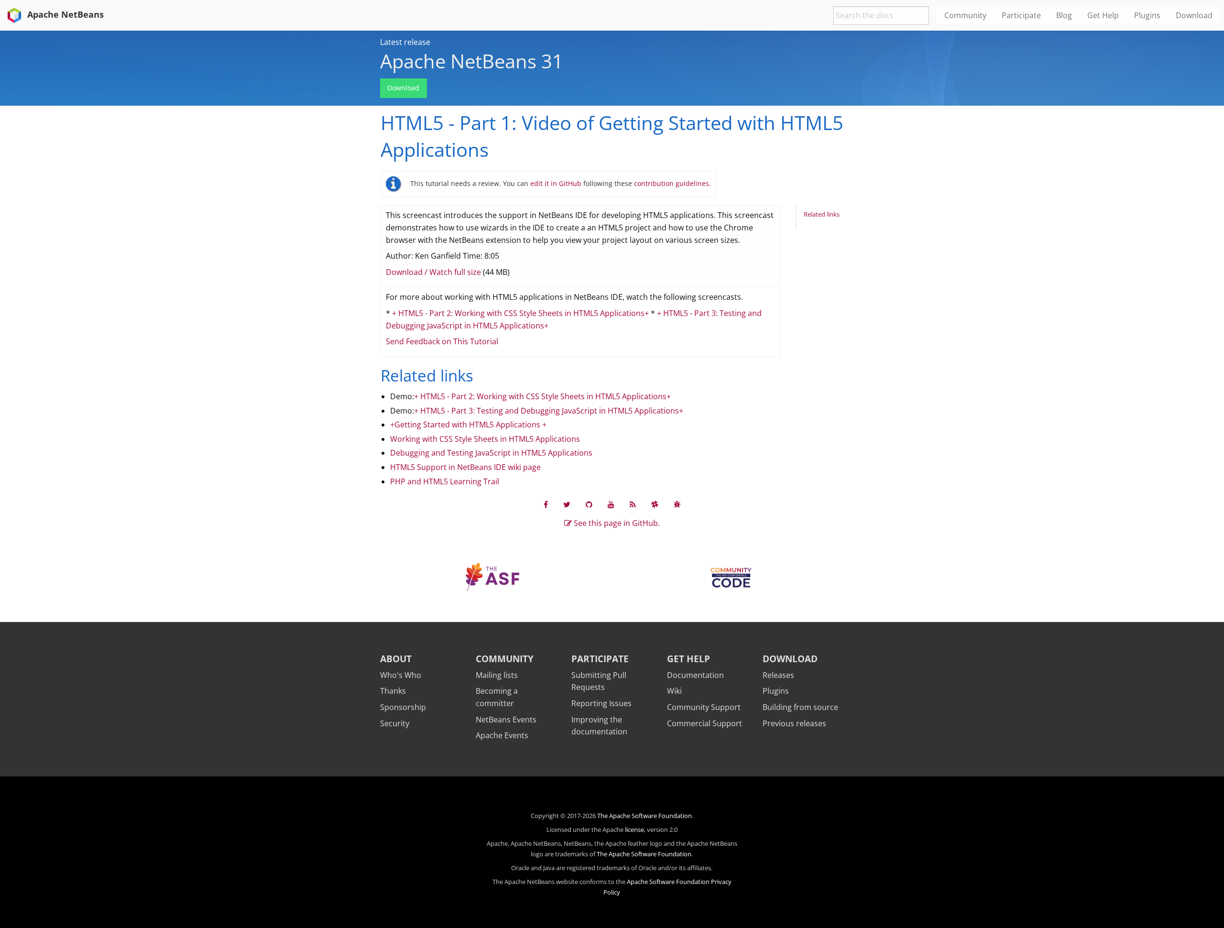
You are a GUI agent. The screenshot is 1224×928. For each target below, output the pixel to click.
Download (403, 87)
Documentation (695, 675)
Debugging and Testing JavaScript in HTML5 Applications (491, 453)
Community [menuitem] (965, 15)
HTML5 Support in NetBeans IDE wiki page (465, 467)
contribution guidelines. (672, 183)
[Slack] (655, 504)
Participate (600, 658)
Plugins (776, 691)
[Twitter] (567, 504)
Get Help (688, 658)
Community (505, 658)
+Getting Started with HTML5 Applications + (468, 424)
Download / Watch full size (433, 272)
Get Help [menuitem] (1103, 15)
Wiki (674, 691)
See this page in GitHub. (616, 523)
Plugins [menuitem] (1147, 15)
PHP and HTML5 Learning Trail (444, 481)
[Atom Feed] (633, 504)
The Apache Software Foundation (644, 815)
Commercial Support (704, 723)
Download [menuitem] (1194, 15)
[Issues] (677, 504)
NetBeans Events (506, 719)
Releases (778, 675)
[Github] (589, 504)
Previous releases (794, 723)
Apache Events (502, 735)
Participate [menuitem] (1021, 15)
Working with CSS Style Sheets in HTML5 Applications (485, 439)
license (634, 829)
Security (394, 723)
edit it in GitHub (556, 183)
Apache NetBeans (64, 14)
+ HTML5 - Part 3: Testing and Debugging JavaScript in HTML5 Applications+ (548, 410)
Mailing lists (497, 675)
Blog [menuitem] (1064, 15)
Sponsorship (403, 707)
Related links (822, 214)
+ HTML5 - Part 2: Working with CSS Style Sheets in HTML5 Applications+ (520, 313)
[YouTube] (611, 504)
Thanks (393, 691)
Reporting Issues (601, 703)
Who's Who (400, 675)
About (396, 658)
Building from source (800, 707)
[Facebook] (546, 504)
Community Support (704, 707)
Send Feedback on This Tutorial (442, 341)
